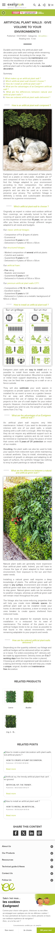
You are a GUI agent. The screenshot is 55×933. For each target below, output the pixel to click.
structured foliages (16, 247)
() (50, 5)
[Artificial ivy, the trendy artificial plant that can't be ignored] (27, 778)
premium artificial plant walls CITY (23, 283)
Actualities (42, 36)
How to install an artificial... (21, 807)
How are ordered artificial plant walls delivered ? (28, 97)
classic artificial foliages (18, 230)
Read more (11, 769)
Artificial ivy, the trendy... (19, 785)
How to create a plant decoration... (24, 760)
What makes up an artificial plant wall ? (23, 78)
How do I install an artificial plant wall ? (23, 84)
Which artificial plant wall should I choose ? (25, 81)
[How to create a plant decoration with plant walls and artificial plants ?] (27, 753)
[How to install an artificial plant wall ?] (27, 801)
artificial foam (13, 265)
